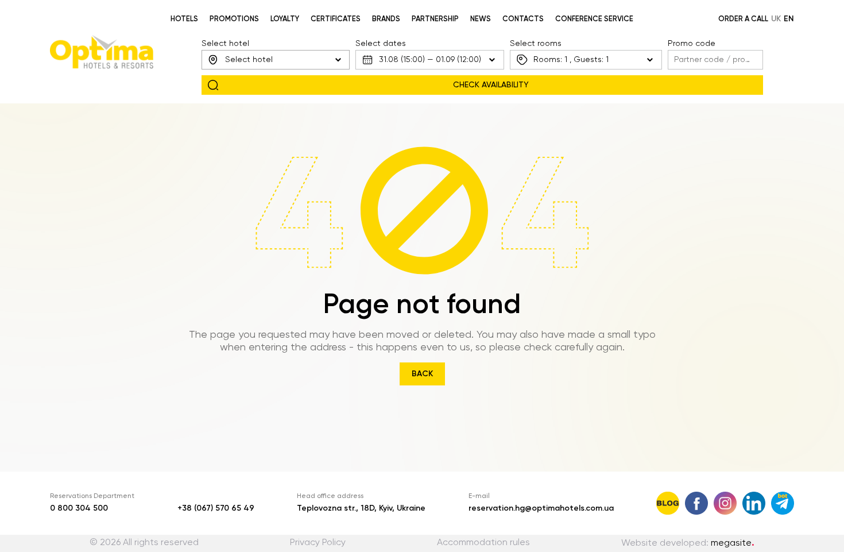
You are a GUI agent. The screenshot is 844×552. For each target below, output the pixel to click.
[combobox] (276, 60)
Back (422, 374)
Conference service (594, 19)
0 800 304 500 (79, 508)
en (789, 19)
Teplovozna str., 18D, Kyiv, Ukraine (361, 508)
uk (776, 19)
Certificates (336, 19)
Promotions (234, 19)
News (480, 19)
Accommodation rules (483, 542)
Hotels (184, 19)
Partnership (435, 19)
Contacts (523, 19)
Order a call (743, 19)
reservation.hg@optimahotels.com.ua (541, 508)
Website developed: (687, 543)
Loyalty (284, 19)
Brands (386, 19)
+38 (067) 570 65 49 (215, 508)
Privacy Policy (318, 542)
